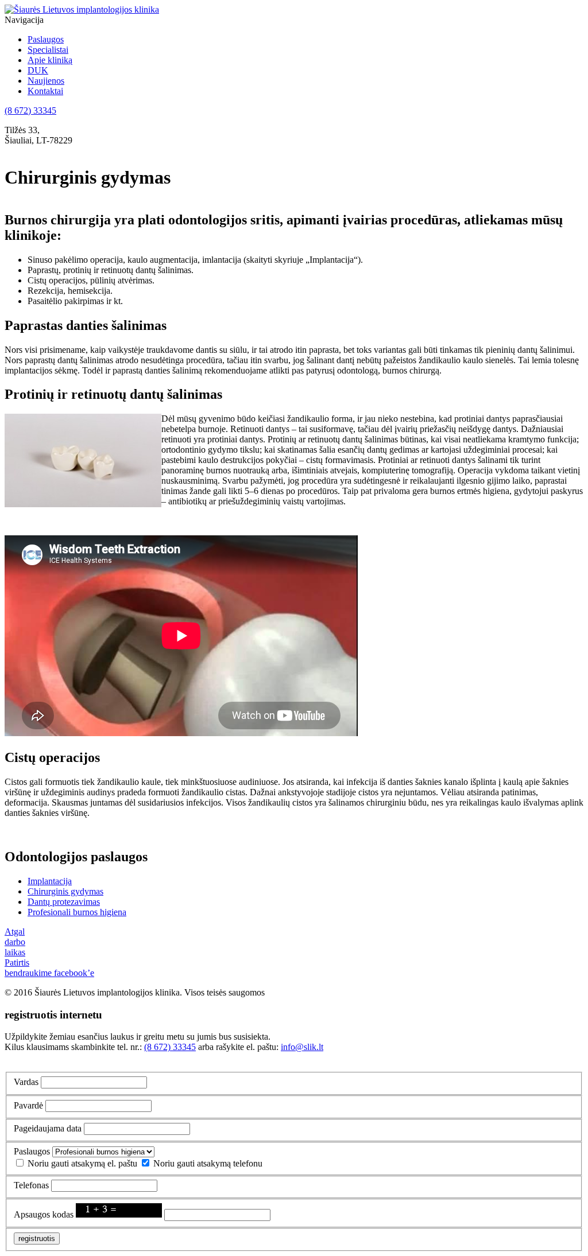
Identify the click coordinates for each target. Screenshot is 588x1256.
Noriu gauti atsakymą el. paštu (82, 1163)
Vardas (26, 1082)
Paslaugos (46, 39)
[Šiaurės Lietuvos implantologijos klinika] (82, 9)
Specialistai (48, 50)
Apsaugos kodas (44, 1214)
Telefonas (31, 1185)
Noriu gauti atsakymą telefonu (207, 1163)
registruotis (36, 1238)
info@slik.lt (302, 1047)
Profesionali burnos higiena (77, 912)
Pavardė (28, 1105)
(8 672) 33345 (30, 110)
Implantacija (50, 881)
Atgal (15, 931)
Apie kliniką (50, 60)
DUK (38, 70)
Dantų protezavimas (64, 902)
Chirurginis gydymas (65, 891)
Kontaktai (45, 91)
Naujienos (46, 80)
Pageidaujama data (48, 1128)
